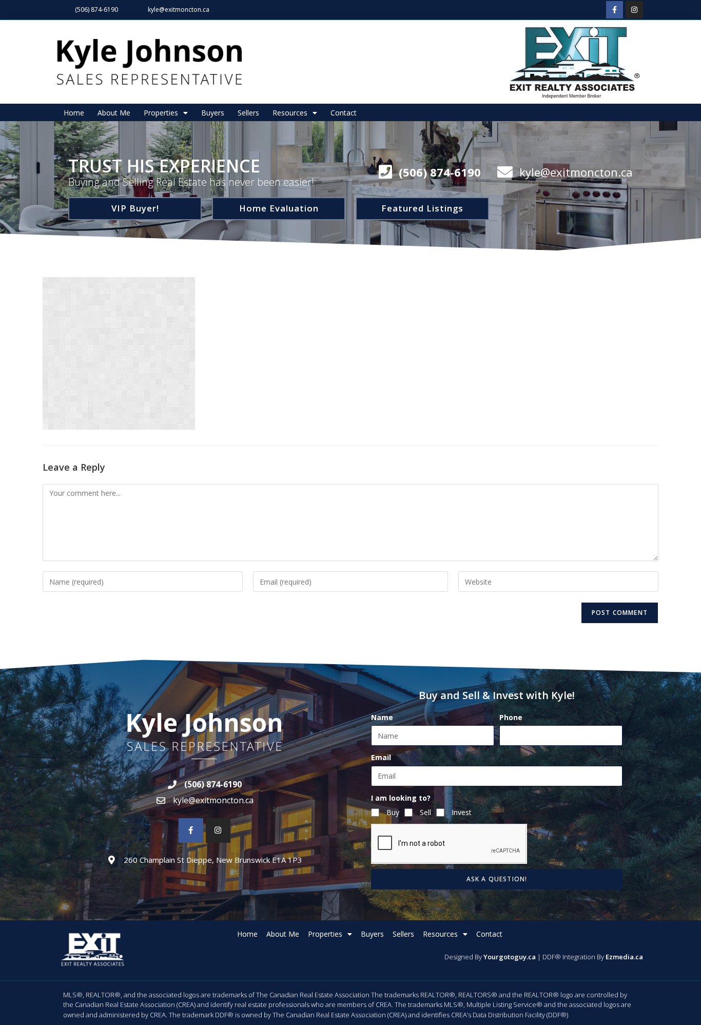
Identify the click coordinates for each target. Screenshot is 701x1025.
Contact (343, 113)
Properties (161, 113)
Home (74, 113)
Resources (289, 113)
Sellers (248, 113)
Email (381, 757)
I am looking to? (401, 798)
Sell (425, 812)
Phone (510, 717)
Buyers (212, 113)
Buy (392, 812)
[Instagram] (634, 9)
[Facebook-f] (615, 9)
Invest (462, 812)
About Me (114, 113)
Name (382, 717)
